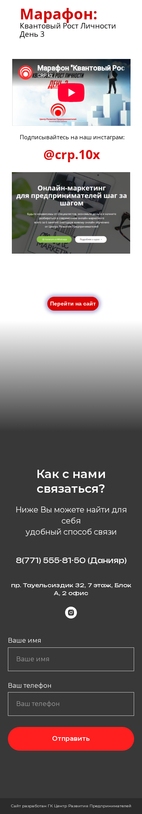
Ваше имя (24, 640)
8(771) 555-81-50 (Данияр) (71, 560)
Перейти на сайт (73, 303)
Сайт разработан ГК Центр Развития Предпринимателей (71, 805)
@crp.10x (71, 154)
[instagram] (71, 613)
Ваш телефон (30, 685)
